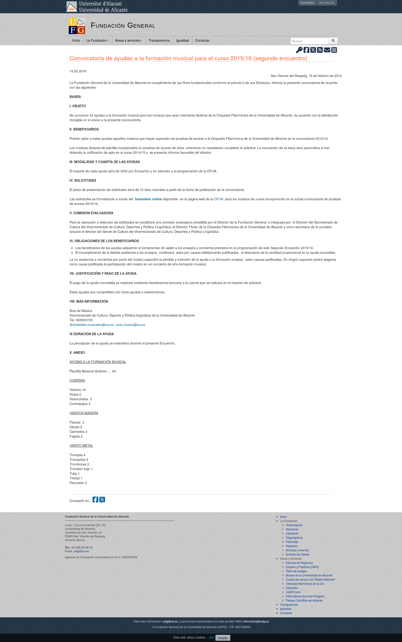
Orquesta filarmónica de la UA (305, 583)
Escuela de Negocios (299, 563)
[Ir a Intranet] (299, 50)
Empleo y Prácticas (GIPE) (302, 567)
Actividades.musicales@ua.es (91, 324)
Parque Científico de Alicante (304, 600)
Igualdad (182, 40)
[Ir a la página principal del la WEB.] (77, 25)
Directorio (292, 529)
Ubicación (292, 533)
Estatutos (292, 546)
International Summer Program (305, 596)
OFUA (219, 199)
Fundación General (123, 25)
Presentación (294, 525)
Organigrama (294, 537)
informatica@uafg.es (256, 621)
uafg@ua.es (81, 551)
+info (211, 637)
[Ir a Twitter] (313, 50)
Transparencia (159, 40)
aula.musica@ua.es (130, 324)
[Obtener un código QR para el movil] (334, 50)
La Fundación (96, 40)
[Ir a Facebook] (306, 50)
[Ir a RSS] (320, 50)
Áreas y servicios (127, 40)
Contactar (202, 40)
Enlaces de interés (297, 554)
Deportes (292, 588)
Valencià (326, 2)
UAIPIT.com (293, 592)
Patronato (292, 542)
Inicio (76, 40)
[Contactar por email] (327, 50)
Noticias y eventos (297, 550)
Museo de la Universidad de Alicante (309, 575)
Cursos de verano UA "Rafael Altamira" (310, 579)
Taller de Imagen (296, 571)
